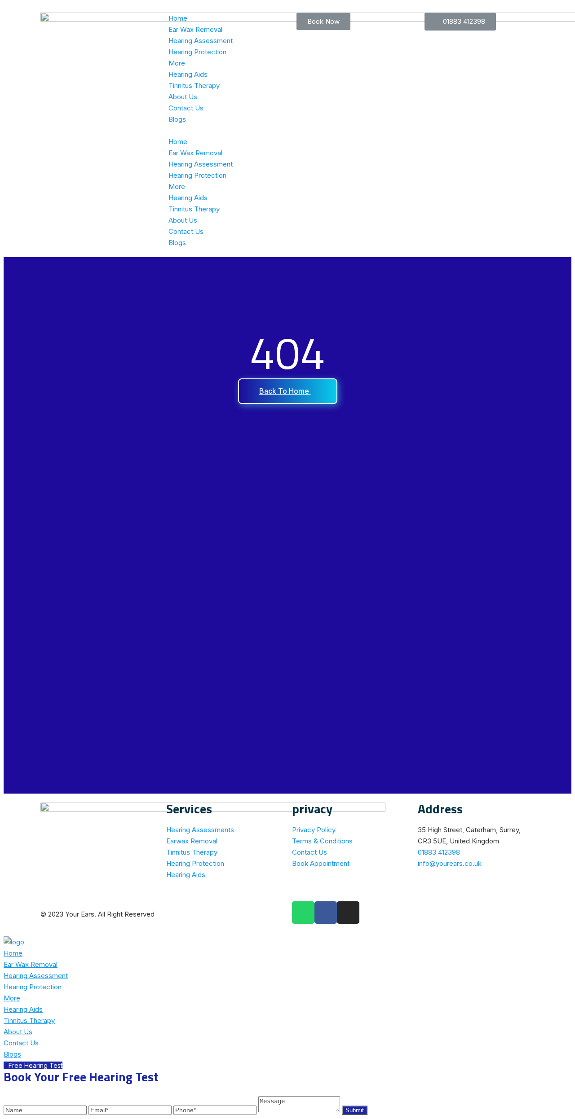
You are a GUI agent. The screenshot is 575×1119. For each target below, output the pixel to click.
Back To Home (285, 390)
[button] (223, 130)
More (176, 63)
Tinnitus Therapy (194, 85)
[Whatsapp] (303, 912)
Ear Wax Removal (195, 29)
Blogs (177, 119)
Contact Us (185, 108)
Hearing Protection (197, 52)
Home (177, 18)
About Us (182, 96)
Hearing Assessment (200, 40)
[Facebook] (325, 912)
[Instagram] (348, 912)
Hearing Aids (188, 74)
